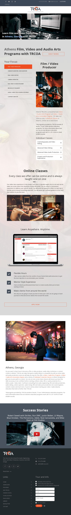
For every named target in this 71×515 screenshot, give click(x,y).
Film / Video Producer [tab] (14, 66)
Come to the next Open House (45, 483)
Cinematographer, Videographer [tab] (17, 71)
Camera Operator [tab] (13, 79)
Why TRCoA (6, 490)
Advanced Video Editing (44, 148)
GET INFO (63, 1)
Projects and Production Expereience (45, 157)
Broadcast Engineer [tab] (14, 88)
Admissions (6, 484)
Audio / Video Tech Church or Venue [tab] (18, 92)
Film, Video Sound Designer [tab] (16, 84)
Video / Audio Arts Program (49, 113)
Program (6, 487)
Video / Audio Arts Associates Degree (49, 115)
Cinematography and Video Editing (46, 142)
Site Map (5, 506)
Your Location (7, 495)
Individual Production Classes (43, 377)
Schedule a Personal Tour (44, 481)
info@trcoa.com (54, 1)
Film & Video (6, 498)
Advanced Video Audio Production (48, 152)
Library (6, 4)
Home (4, 482)
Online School (7, 493)
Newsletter (6, 504)
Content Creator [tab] (13, 96)
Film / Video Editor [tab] (13, 75)
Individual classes (51, 118)
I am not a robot (41, 502)
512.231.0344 (43, 1)
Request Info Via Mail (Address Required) (48, 485)
